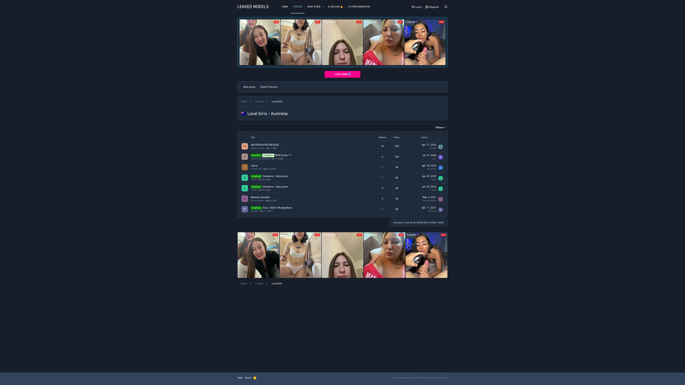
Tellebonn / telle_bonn (275, 176)
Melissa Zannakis (260, 197)
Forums (297, 6)
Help (240, 377)
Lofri (434, 158)
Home (285, 6)
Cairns (254, 165)
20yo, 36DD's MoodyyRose (277, 207)
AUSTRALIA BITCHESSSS (265, 144)
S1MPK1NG (256, 169)
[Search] (446, 7)
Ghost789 (431, 169)
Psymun (255, 211)
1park (254, 179)
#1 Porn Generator (359, 6)
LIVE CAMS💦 (342, 74)
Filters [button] (439, 127)
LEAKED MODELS (253, 6)
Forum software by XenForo (420, 377)
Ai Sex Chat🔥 (335, 6)
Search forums (268, 86)
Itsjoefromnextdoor (260, 158)
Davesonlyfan (257, 200)
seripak (432, 148)
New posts (249, 86)
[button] (323, 7)
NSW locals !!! (283, 155)
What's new (314, 6)
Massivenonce (258, 148)
